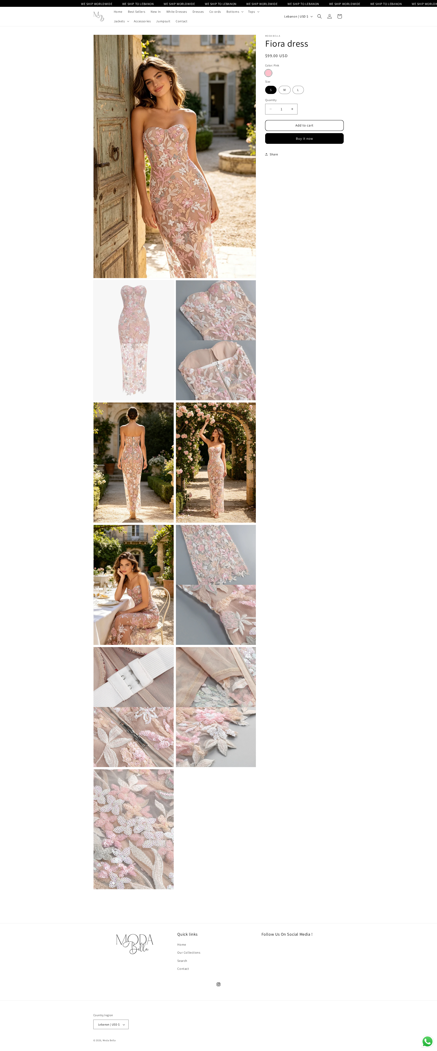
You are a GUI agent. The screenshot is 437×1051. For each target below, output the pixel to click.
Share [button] (274, 154)
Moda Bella (109, 1040)
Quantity (271, 100)
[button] (234, 11)
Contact (183, 969)
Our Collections (188, 953)
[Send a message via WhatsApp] (427, 1041)
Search (182, 961)
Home (181, 945)
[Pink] (268, 73)
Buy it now (304, 138)
